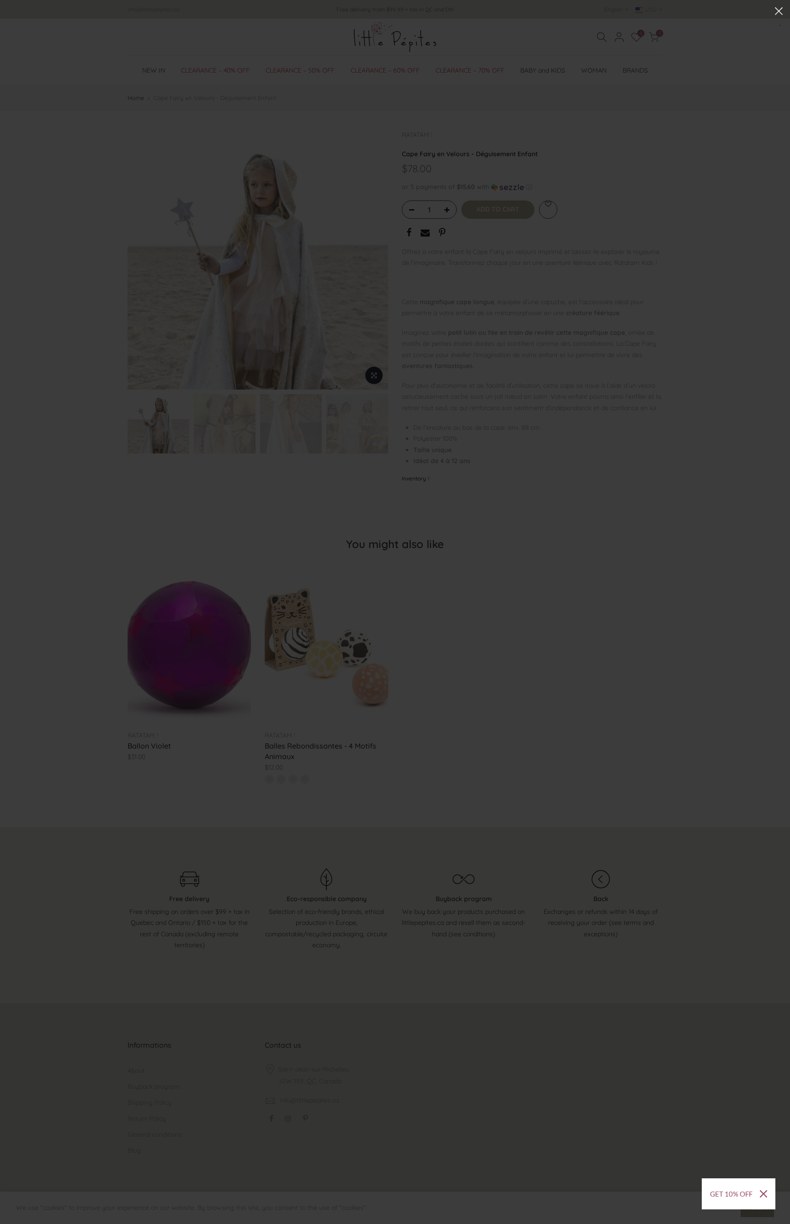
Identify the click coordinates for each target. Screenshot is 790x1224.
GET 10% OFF (731, 1194)
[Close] (763, 1194)
